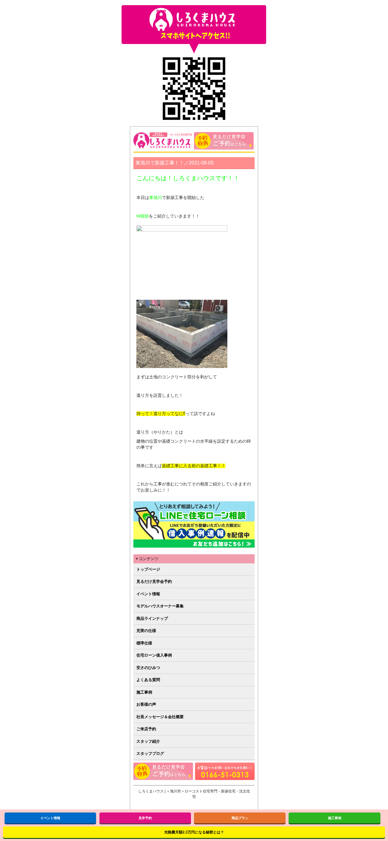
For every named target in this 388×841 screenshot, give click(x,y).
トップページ (148, 569)
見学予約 (145, 818)
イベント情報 (148, 594)
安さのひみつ (148, 667)
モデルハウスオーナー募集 (160, 606)
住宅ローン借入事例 (154, 655)
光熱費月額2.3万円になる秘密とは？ (194, 832)
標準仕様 (144, 643)
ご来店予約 (146, 729)
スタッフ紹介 (148, 741)
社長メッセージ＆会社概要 (160, 716)
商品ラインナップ (152, 618)
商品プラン (240, 818)
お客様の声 (146, 704)
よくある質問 (148, 679)
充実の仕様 (146, 630)
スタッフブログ (150, 753)
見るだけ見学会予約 (154, 581)
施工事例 (144, 692)
